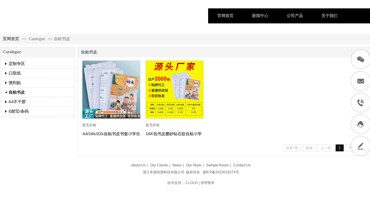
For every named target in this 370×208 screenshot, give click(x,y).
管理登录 (207, 183)
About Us (138, 165)
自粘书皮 (62, 39)
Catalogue (37, 39)
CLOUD (192, 183)
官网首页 (11, 39)
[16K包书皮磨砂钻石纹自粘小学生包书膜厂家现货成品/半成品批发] (174, 89)
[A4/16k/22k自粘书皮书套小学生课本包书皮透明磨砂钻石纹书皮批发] (111, 89)
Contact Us (242, 165)
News (177, 165)
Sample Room (217, 165)
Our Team (193, 165)
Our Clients (159, 165)
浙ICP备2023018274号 (221, 172)
